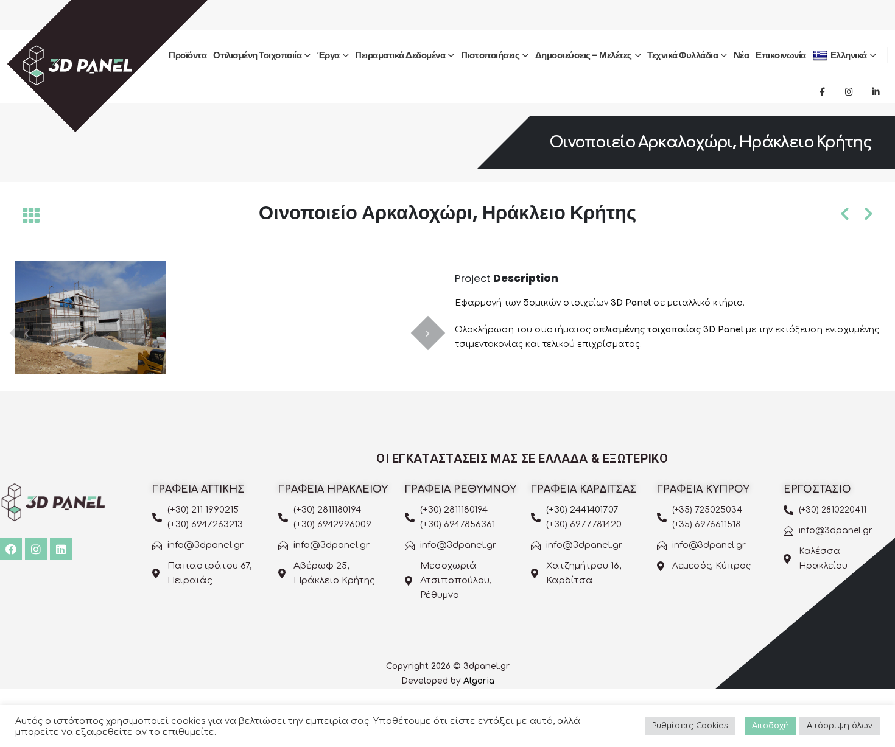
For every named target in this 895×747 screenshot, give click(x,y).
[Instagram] (848, 91)
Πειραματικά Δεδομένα (400, 55)
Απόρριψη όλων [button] (839, 725)
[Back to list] (31, 216)
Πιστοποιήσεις (490, 55)
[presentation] (27, 333)
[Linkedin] (61, 549)
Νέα (741, 55)
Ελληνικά (848, 55)
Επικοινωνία (781, 55)
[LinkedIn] (875, 91)
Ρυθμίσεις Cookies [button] (690, 725)
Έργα (328, 55)
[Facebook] (822, 91)
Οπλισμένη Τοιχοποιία (257, 55)
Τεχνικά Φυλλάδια (682, 55)
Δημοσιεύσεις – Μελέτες (583, 55)
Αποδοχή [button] (770, 725)
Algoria (478, 681)
